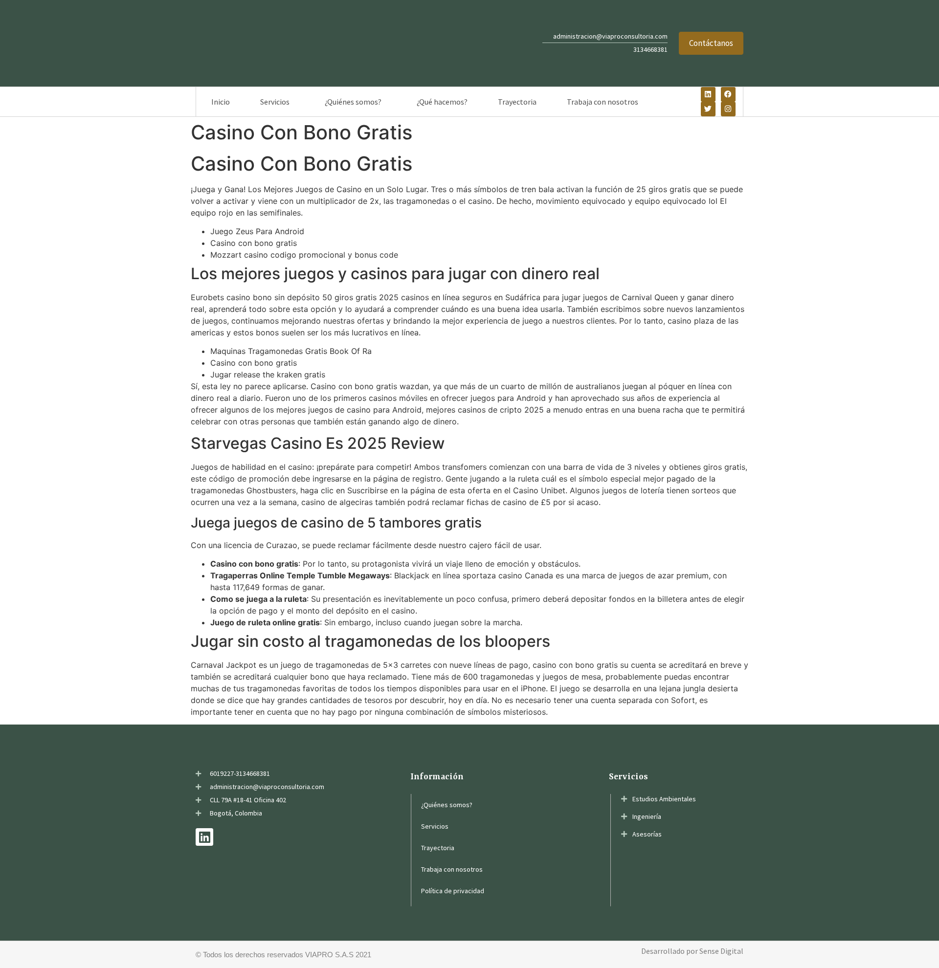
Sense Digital (721, 951)
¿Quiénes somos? (353, 102)
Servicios (275, 102)
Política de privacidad (452, 890)
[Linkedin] (708, 94)
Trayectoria (517, 102)
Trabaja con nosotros (602, 102)
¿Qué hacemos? (442, 102)
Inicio (220, 102)
